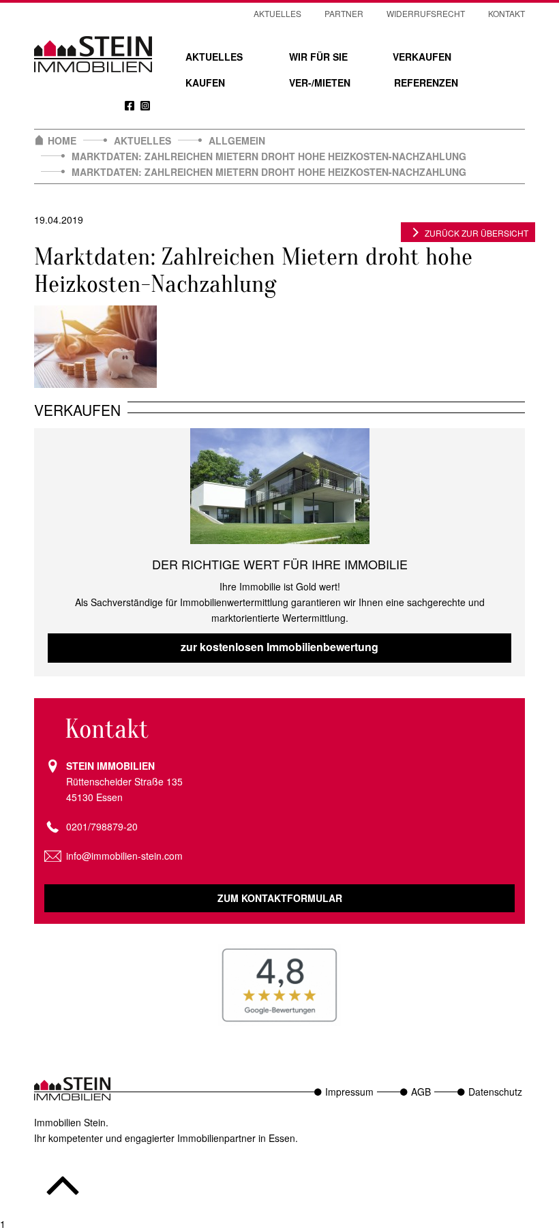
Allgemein (237, 140)
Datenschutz (495, 1091)
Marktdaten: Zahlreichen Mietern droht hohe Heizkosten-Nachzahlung (269, 156)
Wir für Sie (318, 56)
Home (62, 140)
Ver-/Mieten (319, 82)
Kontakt (506, 13)
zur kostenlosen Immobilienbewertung (279, 647)
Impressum (349, 1091)
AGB (421, 1091)
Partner (343, 13)
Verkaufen (422, 56)
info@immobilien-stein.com (124, 855)
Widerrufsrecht (426, 13)
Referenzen (426, 82)
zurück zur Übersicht (476, 233)
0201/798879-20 (102, 826)
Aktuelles (214, 56)
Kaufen (205, 82)
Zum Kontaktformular (279, 898)
